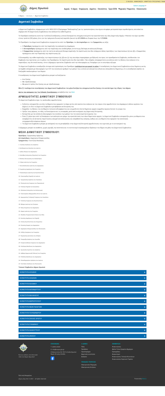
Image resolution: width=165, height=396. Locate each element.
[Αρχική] (24, 347)
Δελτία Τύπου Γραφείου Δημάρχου (122, 349)
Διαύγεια (84, 356)
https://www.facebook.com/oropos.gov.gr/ (52, 358)
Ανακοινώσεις (116, 346)
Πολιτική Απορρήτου (25, 375)
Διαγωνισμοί (116, 354)
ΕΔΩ (73, 92)
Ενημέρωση (83, 9)
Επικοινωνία (141, 9)
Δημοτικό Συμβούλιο (41, 16)
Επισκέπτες (102, 9)
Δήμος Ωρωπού (38, 8)
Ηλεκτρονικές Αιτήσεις (88, 367)
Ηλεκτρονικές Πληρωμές (89, 365)
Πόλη (83, 346)
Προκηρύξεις (116, 351)
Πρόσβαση (84, 349)
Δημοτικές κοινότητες (88, 354)
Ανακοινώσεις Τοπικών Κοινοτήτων (123, 356)
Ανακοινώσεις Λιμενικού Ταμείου (122, 359)
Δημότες (92, 9)
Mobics (144, 378)
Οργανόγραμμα (85, 351)
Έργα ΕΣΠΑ (113, 9)
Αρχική (66, 9)
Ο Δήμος (74, 9)
